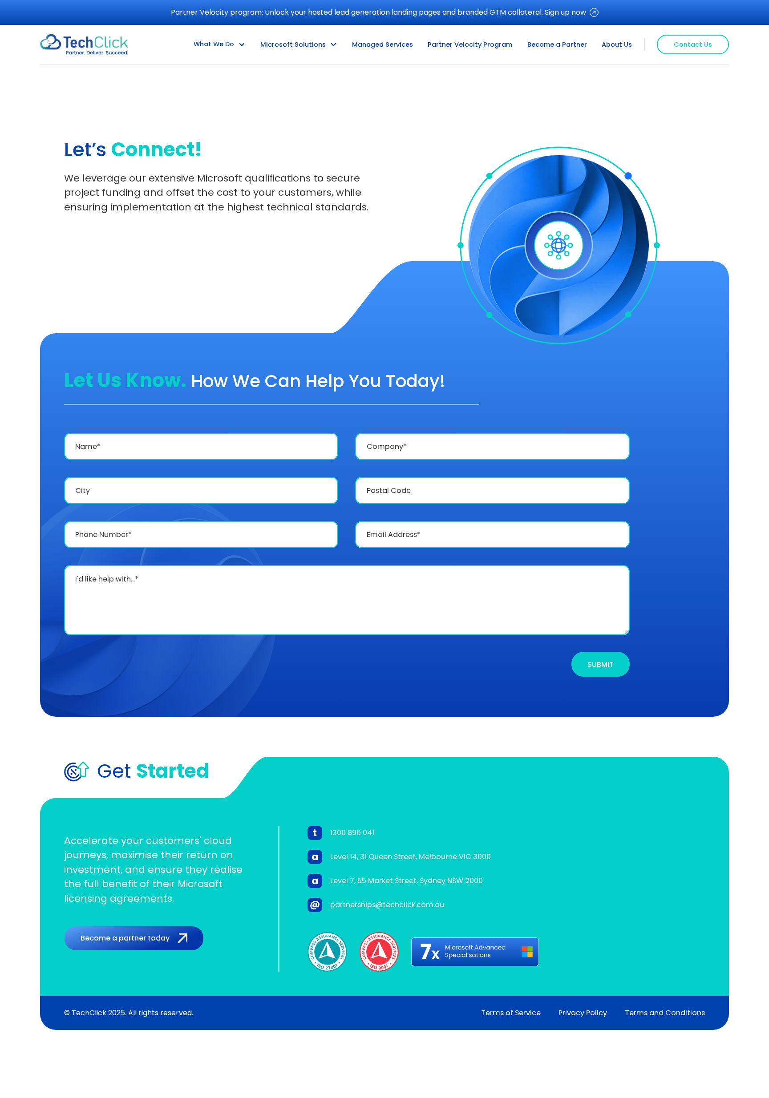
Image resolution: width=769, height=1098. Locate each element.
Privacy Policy (583, 1013)
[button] (219, 44)
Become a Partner (557, 44)
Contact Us (693, 44)
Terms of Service (511, 1013)
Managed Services (382, 44)
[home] (84, 44)
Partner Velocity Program (470, 44)
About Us (617, 44)
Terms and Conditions (665, 1013)
